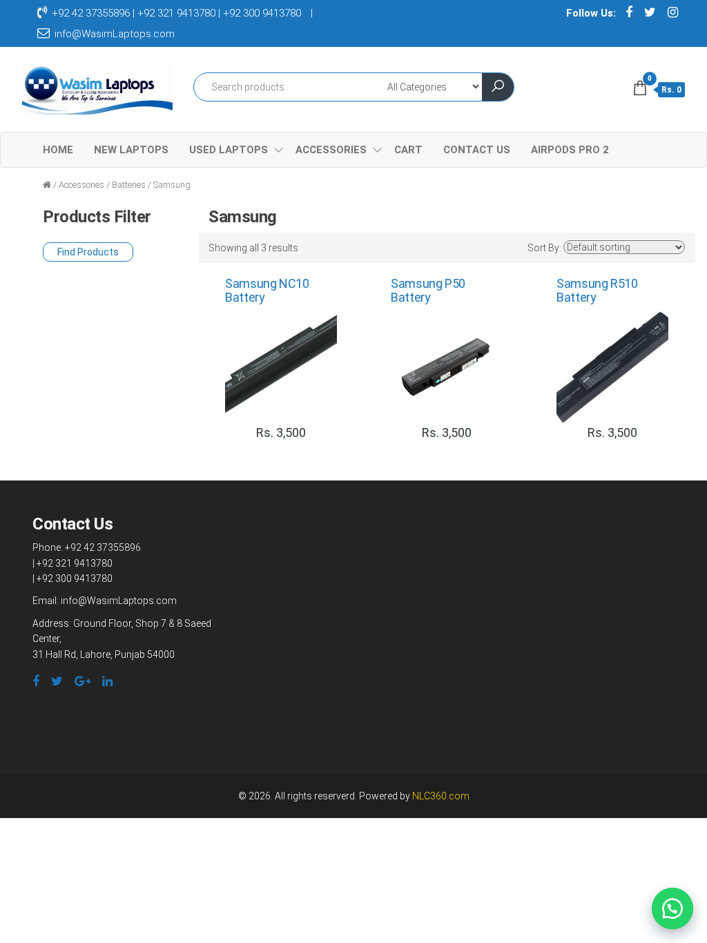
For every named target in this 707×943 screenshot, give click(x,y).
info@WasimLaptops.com (113, 34)
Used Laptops (228, 150)
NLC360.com (440, 795)
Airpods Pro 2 (570, 150)
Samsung (172, 184)
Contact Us (476, 150)
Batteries (129, 184)
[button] (672, 908)
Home (58, 150)
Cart (408, 150)
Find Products (88, 251)
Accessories (331, 150)
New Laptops (131, 150)
